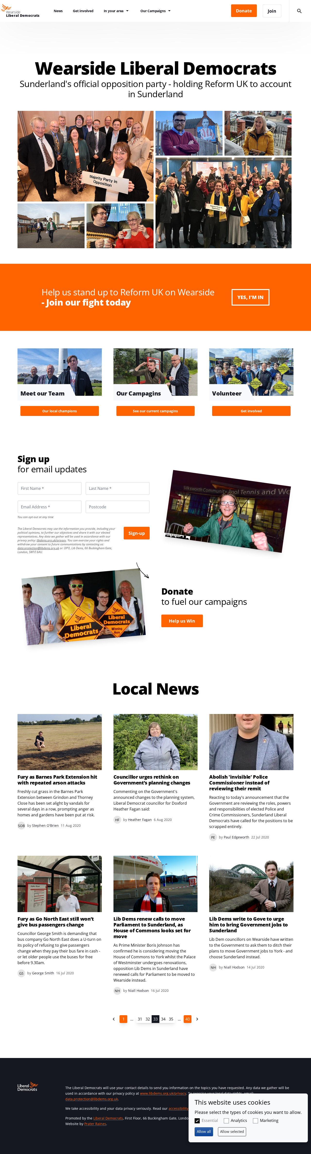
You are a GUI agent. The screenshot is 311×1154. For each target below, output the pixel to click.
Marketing (269, 1120)
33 (155, 1019)
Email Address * (28, 500)
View (59, 383)
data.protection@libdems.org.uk (38, 548)
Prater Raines (95, 1123)
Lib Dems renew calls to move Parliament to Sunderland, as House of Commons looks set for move (152, 927)
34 (163, 1019)
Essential (210, 1120)
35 (171, 1019)
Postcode (91, 500)
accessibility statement (187, 1108)
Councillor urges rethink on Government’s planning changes (151, 780)
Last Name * (94, 482)
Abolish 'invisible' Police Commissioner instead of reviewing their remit (239, 783)
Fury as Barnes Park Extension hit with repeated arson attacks (57, 780)
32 (148, 1019)
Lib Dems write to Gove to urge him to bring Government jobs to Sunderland (248, 925)
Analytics (239, 1120)
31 (140, 1019)
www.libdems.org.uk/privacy (163, 1093)
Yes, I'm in (250, 297)
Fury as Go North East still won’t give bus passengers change (55, 922)
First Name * (26, 482)
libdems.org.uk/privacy (51, 540)
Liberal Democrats (108, 1118)
